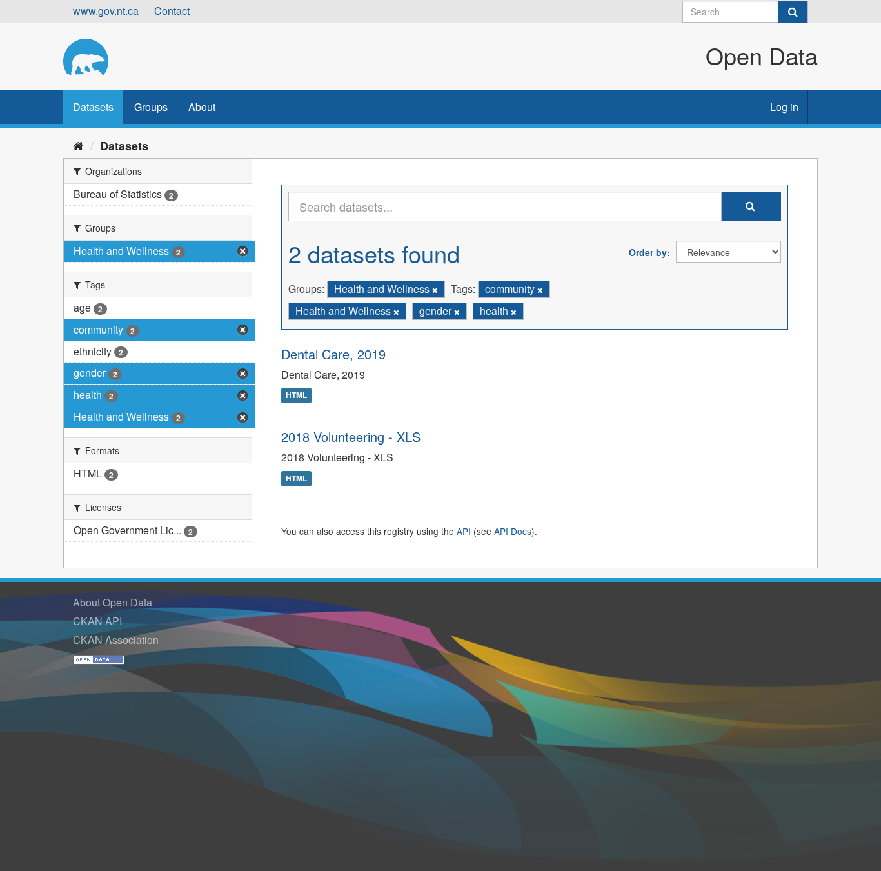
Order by (648, 252)
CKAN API (97, 621)
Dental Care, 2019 (333, 354)
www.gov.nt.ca (106, 10)
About (201, 106)
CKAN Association (116, 639)
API (464, 531)
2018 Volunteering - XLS (351, 436)
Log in (784, 106)
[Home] (78, 145)
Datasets (93, 106)
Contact (172, 10)
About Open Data (112, 602)
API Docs (512, 531)
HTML (296, 395)
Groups (151, 106)
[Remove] (435, 290)
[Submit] (792, 12)
